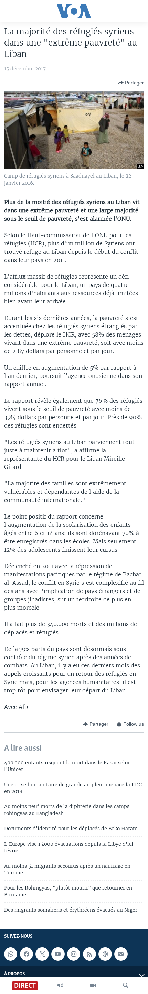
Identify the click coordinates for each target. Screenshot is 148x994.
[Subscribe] (120, 954)
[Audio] (60, 985)
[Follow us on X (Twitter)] (42, 954)
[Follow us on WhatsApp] (10, 954)
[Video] (93, 985)
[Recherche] (125, 985)
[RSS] (89, 954)
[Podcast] (105, 954)
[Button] (131, 83)
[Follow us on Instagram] (73, 954)
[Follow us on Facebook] (26, 954)
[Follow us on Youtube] (57, 954)
